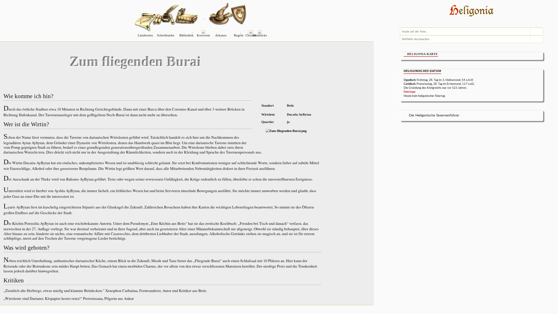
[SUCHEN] (536, 31)
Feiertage (409, 91)
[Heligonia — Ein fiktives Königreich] (471, 11)
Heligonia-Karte (422, 54)
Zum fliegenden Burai (135, 61)
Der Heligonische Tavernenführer (434, 115)
